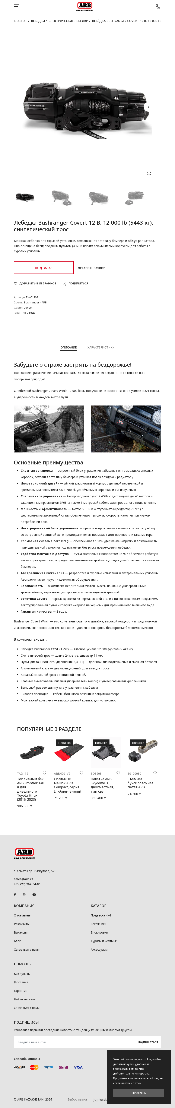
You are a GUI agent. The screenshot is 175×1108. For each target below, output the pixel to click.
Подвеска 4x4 (101, 915)
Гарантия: (20, 313)
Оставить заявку (91, 268)
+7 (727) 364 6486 (158, 6)
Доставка (21, 982)
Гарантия (20, 991)
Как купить (22, 974)
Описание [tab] (68, 347)
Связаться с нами (26, 949)
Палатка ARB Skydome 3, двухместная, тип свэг (102, 785)
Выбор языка (77, 1099)
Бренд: (18, 302)
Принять (139, 1093)
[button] (148, 107)
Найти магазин (24, 999)
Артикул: (19, 297)
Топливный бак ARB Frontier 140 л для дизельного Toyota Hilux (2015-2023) (30, 789)
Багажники (98, 924)
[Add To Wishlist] (45, 773)
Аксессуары (99, 949)
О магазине (22, 915)
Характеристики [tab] (101, 347)
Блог (17, 941)
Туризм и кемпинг (104, 941)
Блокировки (99, 932)
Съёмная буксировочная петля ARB (140, 783)
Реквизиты (21, 924)
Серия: (18, 307)
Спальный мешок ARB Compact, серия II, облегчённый (67, 785)
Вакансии (21, 932)
